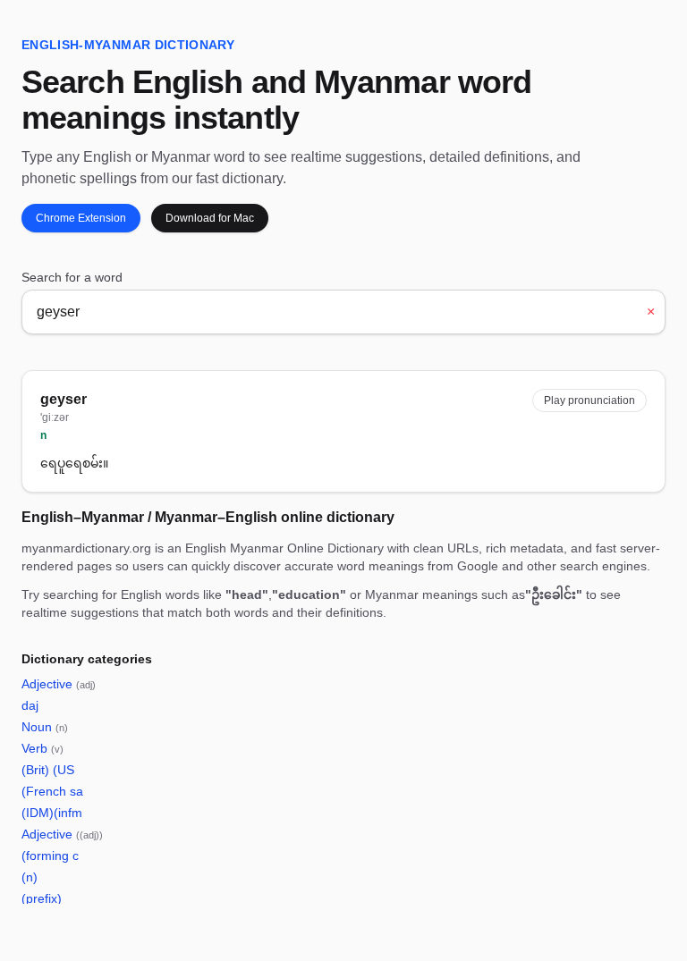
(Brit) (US (47, 770)
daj (29, 705)
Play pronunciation (589, 400)
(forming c (50, 855)
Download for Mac (209, 218)
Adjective (58, 684)
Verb (42, 748)
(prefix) (41, 898)
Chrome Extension (81, 218)
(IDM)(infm (51, 812)
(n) (29, 877)
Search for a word (72, 277)
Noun (44, 727)
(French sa (52, 791)
